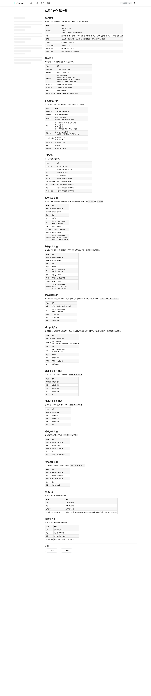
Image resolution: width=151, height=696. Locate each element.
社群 (42, 3)
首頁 (30, 3)
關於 (48, 3)
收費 (36, 3)
